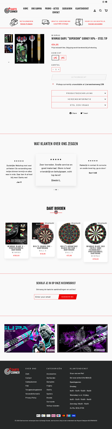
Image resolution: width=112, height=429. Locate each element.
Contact (56, 12)
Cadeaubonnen (31, 382)
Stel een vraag (79, 105)
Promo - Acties (52, 8)
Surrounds (50, 402)
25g (62, 57)
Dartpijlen (50, 382)
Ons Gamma (36, 8)
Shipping (69, 48)
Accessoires (51, 374)
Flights (49, 386)
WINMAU (56, 35)
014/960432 (86, 378)
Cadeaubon (67, 8)
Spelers (49, 394)
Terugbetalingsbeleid (33, 390)
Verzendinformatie (79, 99)
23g (55, 57)
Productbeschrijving (79, 93)
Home (25, 8)
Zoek (27, 374)
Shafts (49, 390)
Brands (49, 398)
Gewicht (56, 53)
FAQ (27, 386)
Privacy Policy (30, 398)
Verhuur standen (53, 406)
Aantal (56, 65)
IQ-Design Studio (44, 420)
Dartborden (51, 378)
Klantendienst (82, 8)
